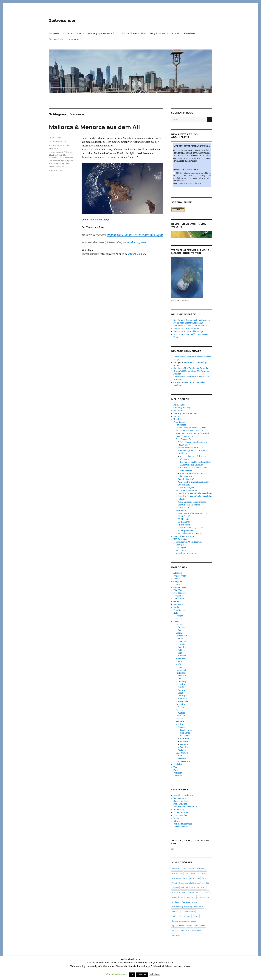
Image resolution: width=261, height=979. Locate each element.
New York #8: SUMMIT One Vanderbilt (190, 326)
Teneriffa (184, 747)
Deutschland (181, 636)
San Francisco (182, 550)
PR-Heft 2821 (184, 519)
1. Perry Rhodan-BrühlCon (191, 473)
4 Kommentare (56, 170)
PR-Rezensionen (183, 525)
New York (182, 758)
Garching (182, 647)
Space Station (178, 926)
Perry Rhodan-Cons (184, 439)
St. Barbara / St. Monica (186, 553)
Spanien (66, 163)
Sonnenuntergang (180, 921)
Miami (181, 756)
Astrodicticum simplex (183, 795)
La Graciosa (185, 738)
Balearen (68, 152)
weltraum (60, 166)
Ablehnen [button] (142, 974)
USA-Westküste (72, 33)
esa (198, 878)
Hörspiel (179, 616)
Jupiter (175, 888)
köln (193, 888)
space (63, 161)
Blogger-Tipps (179, 576)
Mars (184, 892)
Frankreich (180, 659)
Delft (180, 679)
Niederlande (181, 673)
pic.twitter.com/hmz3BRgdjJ (145, 234)
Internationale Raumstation (191, 883)
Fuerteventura (186, 730)
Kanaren (181, 727)
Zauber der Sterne (181, 827)
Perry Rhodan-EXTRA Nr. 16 (190, 533)
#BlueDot (122, 234)
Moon (198, 892)
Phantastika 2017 (183, 508)
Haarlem (181, 684)
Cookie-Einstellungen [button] (115, 974)
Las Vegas (180, 545)
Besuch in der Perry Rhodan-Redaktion (195, 493)
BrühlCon (176, 878)
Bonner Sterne (179, 798)
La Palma (184, 741)
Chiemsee (182, 641)
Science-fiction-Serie (181, 916)
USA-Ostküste (182, 753)
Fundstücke (178, 599)
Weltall (52, 166)
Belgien (179, 624)
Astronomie (177, 873)
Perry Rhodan (157, 33)
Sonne (196, 916)
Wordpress (196, 930)
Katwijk (181, 687)
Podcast (179, 619)
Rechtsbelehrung (189, 902)
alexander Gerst (56, 152)
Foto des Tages (55, 145)
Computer (177, 581)
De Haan (181, 627)
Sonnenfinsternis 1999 (134, 33)
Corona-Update (180, 587)
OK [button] (132, 974)
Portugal (179, 710)
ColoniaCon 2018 (185, 476)
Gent (180, 630)
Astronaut (201, 868)
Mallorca (66, 145)
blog (187, 873)
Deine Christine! (180, 804)
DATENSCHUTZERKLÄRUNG (189, 184)
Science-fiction (188, 911)
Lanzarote (184, 744)
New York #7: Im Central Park (186, 328)
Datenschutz (56, 39)
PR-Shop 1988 (184, 522)
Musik (176, 607)
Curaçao (179, 633)
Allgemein (177, 573)
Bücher (176, 579)
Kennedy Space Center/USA (103, 33)
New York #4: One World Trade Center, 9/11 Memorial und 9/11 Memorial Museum (192, 371)
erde (192, 878)
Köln (180, 653)
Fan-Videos (181, 425)
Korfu (178, 664)
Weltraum (53, 148)
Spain (58, 163)
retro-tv (177, 821)
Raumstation (54, 161)
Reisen (176, 621)
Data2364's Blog (180, 801)
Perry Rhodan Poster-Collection (189, 430)
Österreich (180, 704)
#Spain (111, 234)
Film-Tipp (177, 590)
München (182, 656)
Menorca (69, 158)
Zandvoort (182, 698)
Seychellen (180, 721)
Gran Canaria (185, 733)
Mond (191, 892)
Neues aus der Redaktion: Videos (192, 502)
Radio (175, 613)
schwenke (198, 907)
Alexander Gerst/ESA (101, 219)
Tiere (175, 767)
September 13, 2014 (135, 242)
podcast (175, 902)
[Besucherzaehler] (191, 209)
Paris (180, 661)
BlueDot (52, 155)
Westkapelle (183, 696)
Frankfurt (182, 644)
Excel (178, 584)
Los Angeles (181, 548)
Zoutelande (183, 701)
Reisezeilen (178, 818)
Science (175, 911)
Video (202, 926)
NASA (206, 892)
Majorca (52, 158)
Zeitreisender (62, 20)
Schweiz (179, 718)
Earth (185, 878)
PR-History (181, 510)
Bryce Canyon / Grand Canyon (189, 542)
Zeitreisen (177, 776)
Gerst (59, 155)
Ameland (182, 676)
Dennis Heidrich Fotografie (185, 807)
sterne (189, 926)
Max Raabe (178, 604)
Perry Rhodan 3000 (186, 488)
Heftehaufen (178, 809)
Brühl (180, 639)
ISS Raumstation (180, 812)
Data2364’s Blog (136, 254)
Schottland (180, 716)
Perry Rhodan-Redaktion (187, 490)
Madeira (181, 713)
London (179, 667)
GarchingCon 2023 (181, 408)
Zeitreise (176, 935)
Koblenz (181, 650)
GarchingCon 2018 (186, 479)
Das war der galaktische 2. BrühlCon (195, 462)
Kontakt (176, 33)
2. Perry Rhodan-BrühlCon (191, 465)
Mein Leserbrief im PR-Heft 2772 (192, 513)
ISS (64, 155)
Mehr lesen (154, 974)
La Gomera (184, 736)
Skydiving (177, 764)
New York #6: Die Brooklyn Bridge (188, 331)
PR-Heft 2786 (184, 516)
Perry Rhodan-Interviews (189, 505)
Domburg (182, 681)
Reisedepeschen (180, 815)
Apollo (191, 868)
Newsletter (190, 33)
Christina (177, 368)
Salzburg (182, 707)
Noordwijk (182, 690)
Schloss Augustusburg (182, 907)
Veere (180, 693)
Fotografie (178, 596)
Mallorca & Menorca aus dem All (94, 127)
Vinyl (175, 770)
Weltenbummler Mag (182, 824)
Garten (176, 601)
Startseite (54, 33)
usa (196, 926)
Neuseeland (181, 670)
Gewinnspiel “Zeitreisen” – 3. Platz (191, 428)
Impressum (73, 39)
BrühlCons (182, 453)
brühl (203, 873)
